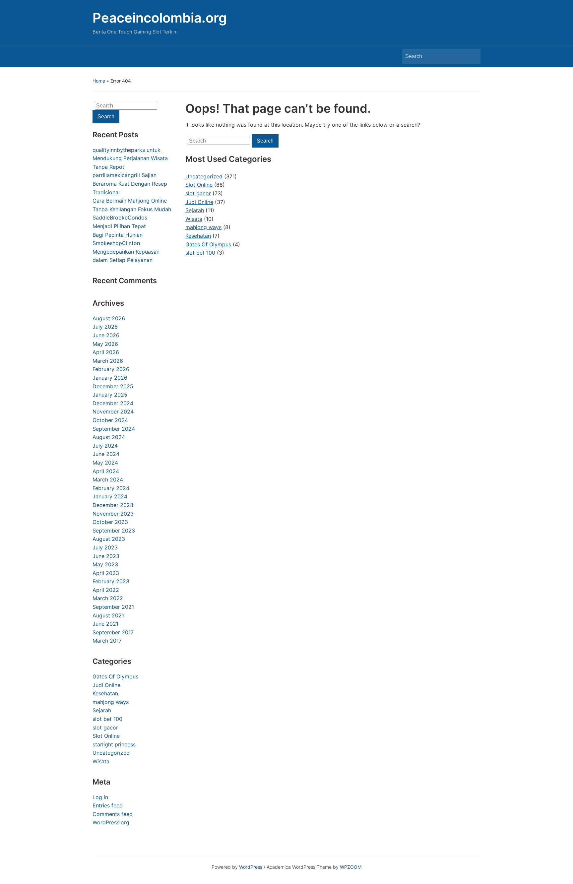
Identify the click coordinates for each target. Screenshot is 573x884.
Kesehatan (105, 693)
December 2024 (113, 403)
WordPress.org (111, 822)
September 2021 (113, 606)
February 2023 (111, 581)
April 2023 (106, 573)
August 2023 (109, 539)
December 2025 (113, 386)
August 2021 (108, 615)
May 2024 (105, 462)
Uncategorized (111, 752)
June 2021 (105, 623)
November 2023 (113, 513)
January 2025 (110, 394)
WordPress (250, 867)
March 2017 (107, 640)
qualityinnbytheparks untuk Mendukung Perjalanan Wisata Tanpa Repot (130, 158)
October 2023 (110, 522)
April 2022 (106, 590)
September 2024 (114, 428)
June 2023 (106, 556)
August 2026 (109, 318)
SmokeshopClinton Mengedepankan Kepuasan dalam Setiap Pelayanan (126, 251)
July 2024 (105, 445)
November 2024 (113, 411)
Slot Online (106, 735)
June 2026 (106, 335)
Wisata (101, 761)
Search (472, 56)
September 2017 (113, 632)
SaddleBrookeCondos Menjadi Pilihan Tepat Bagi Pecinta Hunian (120, 226)
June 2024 (106, 454)
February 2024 (111, 488)
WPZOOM (350, 867)
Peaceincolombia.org (160, 18)
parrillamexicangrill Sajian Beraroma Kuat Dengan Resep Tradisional (130, 183)
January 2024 (110, 496)
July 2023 (105, 547)
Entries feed (108, 805)
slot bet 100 (107, 719)
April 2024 (106, 471)
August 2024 (109, 437)
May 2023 (105, 564)
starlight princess (114, 744)
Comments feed (113, 814)
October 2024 (110, 420)
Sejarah (102, 710)
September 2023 (114, 530)
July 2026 (105, 326)
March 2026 (108, 360)
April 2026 (106, 352)
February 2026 (111, 369)
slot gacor (105, 727)
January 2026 (110, 377)
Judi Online (106, 685)
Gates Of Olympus (115, 676)
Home (99, 81)
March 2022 (108, 598)
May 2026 (105, 344)
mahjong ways (111, 702)
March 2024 (108, 479)
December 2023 (113, 505)
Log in (100, 797)
